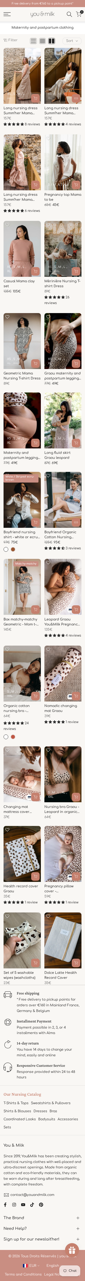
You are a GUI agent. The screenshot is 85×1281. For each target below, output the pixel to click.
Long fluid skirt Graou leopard (57, 455)
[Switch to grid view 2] (51, 41)
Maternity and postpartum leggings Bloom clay (22, 455)
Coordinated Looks (20, 1119)
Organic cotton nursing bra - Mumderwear (17, 708)
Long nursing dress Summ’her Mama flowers (61, 111)
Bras (53, 1111)
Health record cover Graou (21, 888)
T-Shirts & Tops (16, 1103)
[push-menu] (7, 14)
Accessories (68, 1119)
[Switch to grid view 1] (42, 41)
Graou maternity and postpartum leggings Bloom (62, 376)
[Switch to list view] (33, 41)
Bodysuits (46, 1119)
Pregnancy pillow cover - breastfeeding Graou (62, 889)
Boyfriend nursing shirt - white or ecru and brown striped (21, 535)
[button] (7, 51)
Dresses (40, 1111)
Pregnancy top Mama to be (62, 197)
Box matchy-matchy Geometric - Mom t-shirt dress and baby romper (22, 622)
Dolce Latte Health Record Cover (60, 975)
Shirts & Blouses (17, 1111)
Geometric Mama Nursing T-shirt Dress (22, 376)
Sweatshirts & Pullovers (51, 1103)
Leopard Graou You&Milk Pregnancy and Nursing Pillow (62, 622)
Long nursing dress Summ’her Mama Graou (21, 111)
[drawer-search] (69, 14)
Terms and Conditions (23, 1274)
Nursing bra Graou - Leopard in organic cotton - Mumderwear (61, 809)
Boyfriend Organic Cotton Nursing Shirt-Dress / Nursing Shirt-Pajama (62, 535)
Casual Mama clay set (19, 283)
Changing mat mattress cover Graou (17, 809)
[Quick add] (35, 98)
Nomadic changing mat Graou (60, 708)
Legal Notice (55, 1274)
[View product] (76, 98)
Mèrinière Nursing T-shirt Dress (62, 283)
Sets (7, 1127)
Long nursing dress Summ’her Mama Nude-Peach (21, 197)
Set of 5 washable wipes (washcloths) (19, 975)
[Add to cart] (76, 609)
